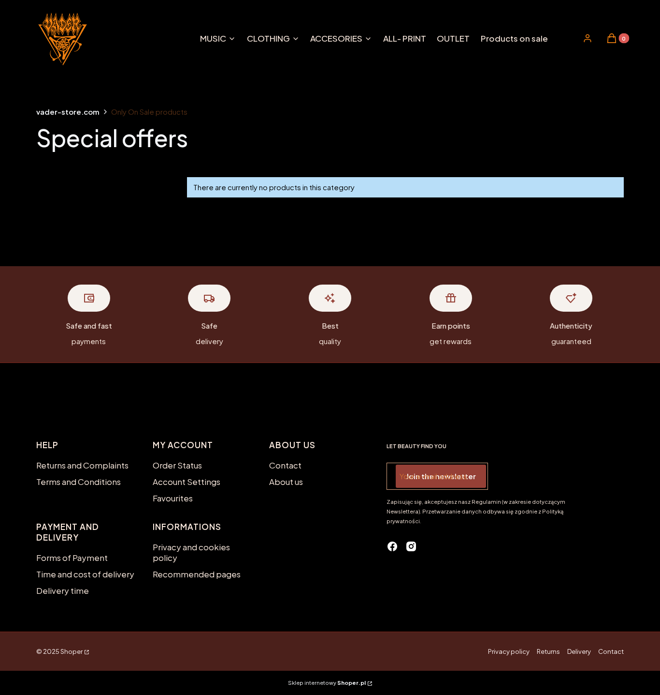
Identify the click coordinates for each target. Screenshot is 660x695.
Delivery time (62, 590)
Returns (548, 651)
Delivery (579, 651)
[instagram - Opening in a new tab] (411, 546)
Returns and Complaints (82, 465)
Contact (285, 465)
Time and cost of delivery (85, 574)
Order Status (177, 465)
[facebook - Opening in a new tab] (392, 546)
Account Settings (186, 481)
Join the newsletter (441, 476)
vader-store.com (68, 111)
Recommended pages (197, 574)
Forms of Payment (72, 557)
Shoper (71, 651)
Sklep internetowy (327, 683)
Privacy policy (509, 651)
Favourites (173, 498)
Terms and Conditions (78, 481)
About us (286, 481)
